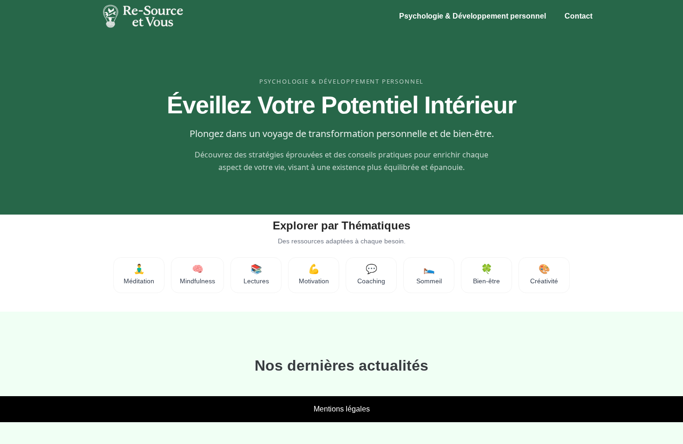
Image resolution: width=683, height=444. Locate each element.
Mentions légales (342, 409)
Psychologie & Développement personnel (472, 16)
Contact (578, 16)
